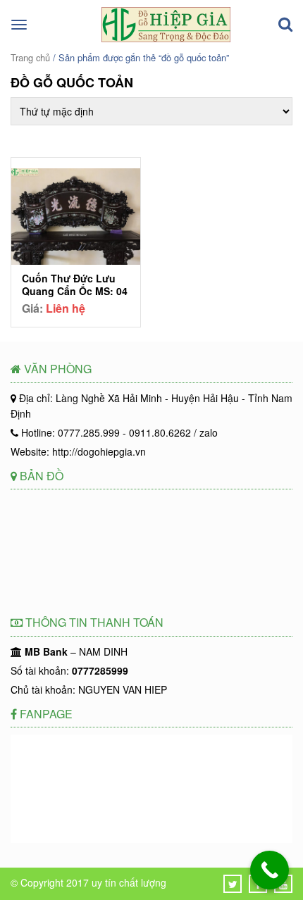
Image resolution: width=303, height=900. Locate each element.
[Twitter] (232, 884)
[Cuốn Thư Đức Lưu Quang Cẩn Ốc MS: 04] (75, 218)
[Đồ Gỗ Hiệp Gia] (165, 38)
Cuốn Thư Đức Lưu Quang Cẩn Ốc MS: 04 (75, 284)
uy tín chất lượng (129, 882)
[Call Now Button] (269, 870)
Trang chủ (30, 57)
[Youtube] (283, 884)
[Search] (285, 24)
